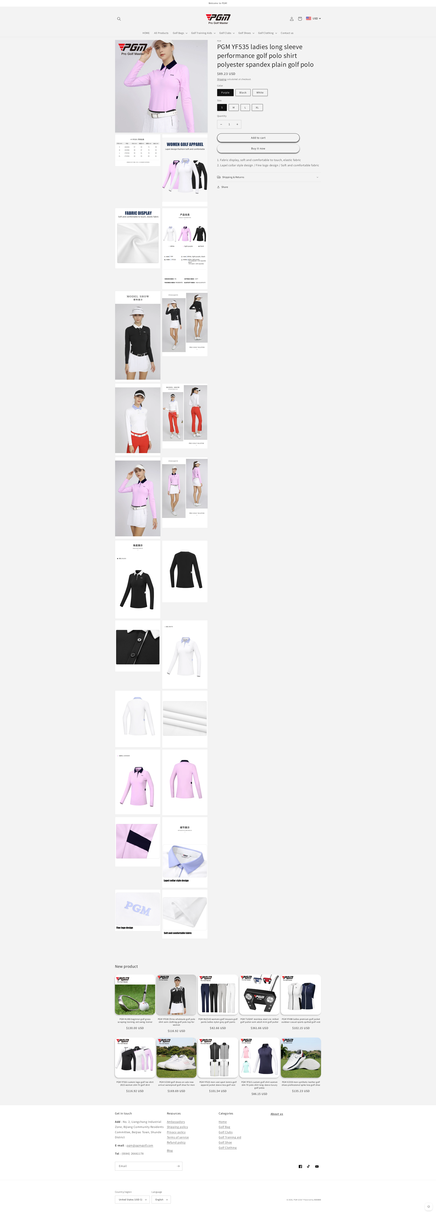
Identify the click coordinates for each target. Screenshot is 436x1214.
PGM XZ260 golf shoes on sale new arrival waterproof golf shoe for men (176, 1083)
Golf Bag (224, 1127)
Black (243, 92)
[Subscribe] (178, 1166)
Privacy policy (176, 1132)
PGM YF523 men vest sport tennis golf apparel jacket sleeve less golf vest (218, 1083)
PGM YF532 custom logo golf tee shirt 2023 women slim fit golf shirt (135, 1083)
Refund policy (176, 1142)
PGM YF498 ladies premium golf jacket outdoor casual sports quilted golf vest (301, 1020)
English (159, 1199)
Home (223, 1122)
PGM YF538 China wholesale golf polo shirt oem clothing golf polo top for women (176, 1022)
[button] (119, 19)
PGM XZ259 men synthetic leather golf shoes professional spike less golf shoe (301, 1083)
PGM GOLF (298, 1200)
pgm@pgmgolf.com (140, 1145)
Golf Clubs (226, 1132)
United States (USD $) (130, 1199)
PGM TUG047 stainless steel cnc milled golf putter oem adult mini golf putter (259, 1020)
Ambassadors (176, 1122)
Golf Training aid (230, 1137)
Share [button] (224, 187)
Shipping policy (177, 1127)
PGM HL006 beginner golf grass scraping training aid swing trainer (135, 1020)
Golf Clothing (228, 1148)
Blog (170, 1150)
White (260, 92)
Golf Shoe (225, 1142)
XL (257, 107)
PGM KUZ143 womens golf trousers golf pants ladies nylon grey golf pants (218, 1020)
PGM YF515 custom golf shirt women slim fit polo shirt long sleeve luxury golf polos (259, 1085)
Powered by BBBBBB (312, 1200)
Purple (225, 92)
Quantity (222, 115)
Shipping (221, 79)
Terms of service (178, 1137)
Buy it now (258, 148)
